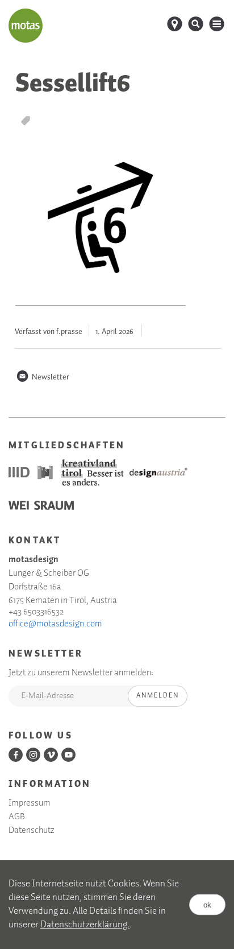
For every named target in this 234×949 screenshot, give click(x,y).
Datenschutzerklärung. (84, 925)
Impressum (30, 803)
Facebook (16, 755)
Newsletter (42, 377)
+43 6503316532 (36, 612)
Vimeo (51, 755)
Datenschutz (32, 830)
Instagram (33, 755)
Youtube (68, 755)
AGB (17, 817)
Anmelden (157, 695)
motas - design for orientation (26, 26)
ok (207, 905)
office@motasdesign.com (55, 624)
